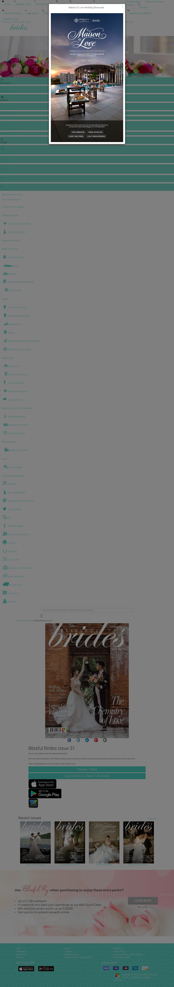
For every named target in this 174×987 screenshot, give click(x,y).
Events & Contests (80, 4)
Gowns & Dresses (154, 1)
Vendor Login (117, 13)
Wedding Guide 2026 (104, 865)
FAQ (18, 948)
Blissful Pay (21, 954)
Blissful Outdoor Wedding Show (79, 957)
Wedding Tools (22, 4)
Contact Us (118, 948)
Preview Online (87, 769)
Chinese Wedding (12, 13)
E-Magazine (49, 13)
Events (68, 948)
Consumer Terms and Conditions (127, 954)
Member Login (11, 19)
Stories (143, 7)
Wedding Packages (70, 13)
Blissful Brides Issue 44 (70, 865)
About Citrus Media (121, 957)
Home (7, 4)
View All (152, 818)
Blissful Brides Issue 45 (35, 865)
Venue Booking (132, 1)
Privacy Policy (119, 951)
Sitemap (20, 957)
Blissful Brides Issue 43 (138, 865)
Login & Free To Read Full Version (87, 776)
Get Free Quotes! (96, 22)
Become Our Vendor (95, 13)
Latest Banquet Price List (107, 4)
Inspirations (32, 13)
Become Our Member (140, 13)
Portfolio (129, 4)
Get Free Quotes (44, 4)
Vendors (61, 4)
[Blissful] (26, 968)
